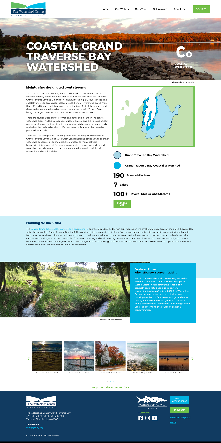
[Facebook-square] (141, 418)
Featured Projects (180, 417)
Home (105, 9)
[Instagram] (148, 418)
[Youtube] (155, 418)
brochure (83, 229)
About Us (179, 9)
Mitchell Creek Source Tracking (156, 272)
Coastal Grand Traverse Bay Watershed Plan (54, 229)
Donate (181, 410)
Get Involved (160, 9)
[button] (28, 358)
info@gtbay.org (34, 427)
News (173, 422)
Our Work (140, 9)
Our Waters (122, 9)
